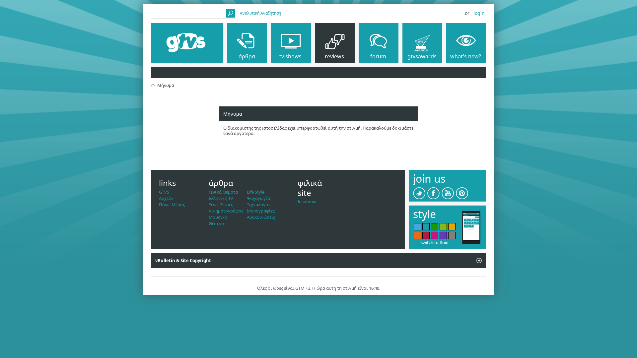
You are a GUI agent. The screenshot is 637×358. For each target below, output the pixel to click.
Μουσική (218, 217)
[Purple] (443, 235)
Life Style (255, 192)
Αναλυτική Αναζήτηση (260, 13)
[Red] (426, 235)
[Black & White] (452, 235)
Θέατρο (216, 223)
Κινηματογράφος (226, 211)
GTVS (164, 192)
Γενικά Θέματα (223, 192)
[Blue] (417, 226)
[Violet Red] (434, 235)
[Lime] (443, 226)
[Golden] (452, 226)
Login (479, 13)
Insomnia (307, 202)
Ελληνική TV (221, 198)
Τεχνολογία (258, 205)
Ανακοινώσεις (261, 217)
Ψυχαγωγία (258, 198)
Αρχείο (166, 198)
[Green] (434, 226)
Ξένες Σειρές (221, 205)
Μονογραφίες (261, 211)
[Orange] (417, 235)
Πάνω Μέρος (172, 205)
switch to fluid (435, 242)
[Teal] (426, 226)
